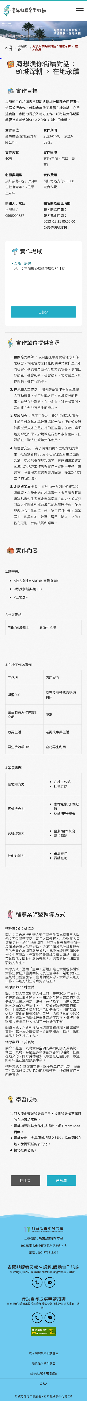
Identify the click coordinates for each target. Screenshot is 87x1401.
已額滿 (43, 311)
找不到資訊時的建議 (43, 1373)
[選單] (80, 11)
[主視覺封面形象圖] (43, 31)
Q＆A (43, 1383)
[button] (37, 1282)
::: (1, 3)
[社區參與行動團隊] (24, 11)
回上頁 (25, 1180)
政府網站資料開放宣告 (43, 1353)
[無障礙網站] (43, 1331)
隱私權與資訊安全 (43, 1363)
